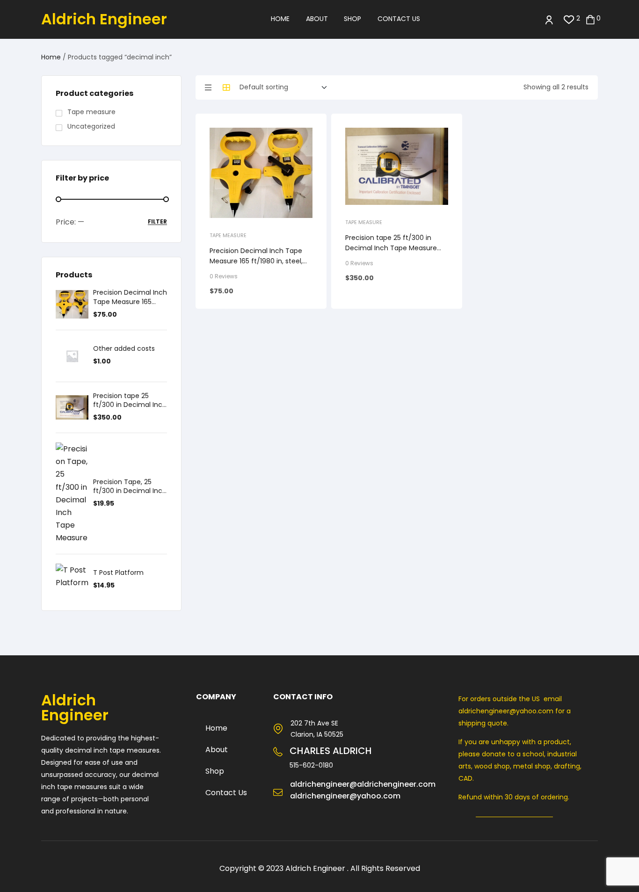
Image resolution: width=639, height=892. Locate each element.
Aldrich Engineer (104, 18)
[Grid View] (226, 87)
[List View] (208, 87)
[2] (569, 19)
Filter (157, 222)
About (216, 749)
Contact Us (226, 792)
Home (51, 57)
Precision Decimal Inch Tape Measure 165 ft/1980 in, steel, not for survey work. (256, 261)
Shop (214, 771)
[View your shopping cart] (590, 19)
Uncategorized (91, 126)
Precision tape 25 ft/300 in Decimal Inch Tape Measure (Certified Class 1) (391, 248)
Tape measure (228, 235)
